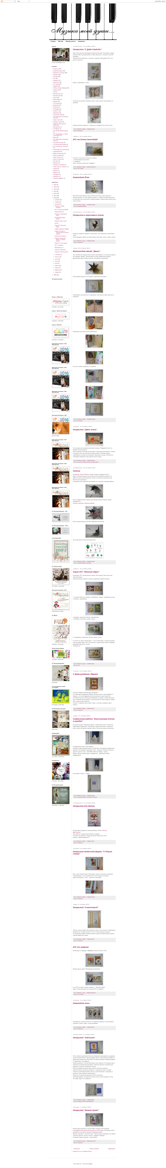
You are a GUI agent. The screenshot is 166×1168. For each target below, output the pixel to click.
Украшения (56, 112)
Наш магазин (56, 127)
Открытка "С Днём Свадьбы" (87, 49)
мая (56, 263)
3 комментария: (91, 663)
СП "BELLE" (56, 128)
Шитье (55, 137)
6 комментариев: (91, 561)
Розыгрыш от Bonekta (58, 164)
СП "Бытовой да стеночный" (60, 146)
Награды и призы (57, 121)
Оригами (89, 563)
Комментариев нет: (91, 166)
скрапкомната (56, 151)
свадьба (55, 168)
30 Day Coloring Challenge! (60, 88)
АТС (79, 665)
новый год (56, 90)
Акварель (55, 80)
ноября (57, 202)
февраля (57, 270)
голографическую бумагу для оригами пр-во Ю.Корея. (88, 1130)
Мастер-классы (71, 41)
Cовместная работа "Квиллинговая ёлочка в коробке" (62, 232)
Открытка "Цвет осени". (85, 429)
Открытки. (56, 111)
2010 (55, 197)
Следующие (76, 1148)
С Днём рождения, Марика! (85, 674)
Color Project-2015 (58, 114)
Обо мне (60, 41)
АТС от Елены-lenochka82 (85, 139)
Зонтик (76, 471)
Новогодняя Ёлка (81, 177)
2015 (55, 186)
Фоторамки (56, 174)
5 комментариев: (91, 129)
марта (57, 267)
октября (57, 204)
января (57, 272)
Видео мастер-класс (58, 153)
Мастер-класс (57, 93)
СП (54, 91)
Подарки (55, 86)
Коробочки (56, 105)
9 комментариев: (91, 460)
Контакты (81, 41)
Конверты (55, 163)
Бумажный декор (82, 206)
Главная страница (94, 1148)
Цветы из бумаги (57, 159)
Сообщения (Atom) (87, 1151)
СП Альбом (56, 103)
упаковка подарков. (58, 178)
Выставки (55, 161)
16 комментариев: (91, 419)
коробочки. (56, 176)
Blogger (90, 1163)
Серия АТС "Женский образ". (86, 572)
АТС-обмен (80, 168)
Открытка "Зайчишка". (84, 1038)
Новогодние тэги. (81, 1003)
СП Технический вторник (59, 144)
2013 (55, 191)
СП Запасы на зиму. (58, 142)
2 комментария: (91, 1099)
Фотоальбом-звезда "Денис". (87, 251)
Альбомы (80, 420)
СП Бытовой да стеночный (60, 149)
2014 (55, 189)
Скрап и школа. (57, 157)
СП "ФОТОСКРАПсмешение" (60, 130)
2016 (55, 184)
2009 (55, 275)
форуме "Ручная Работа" (81, 474)
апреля (57, 265)
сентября (57, 254)
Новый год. (56, 82)
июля (56, 259)
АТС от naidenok (81, 947)
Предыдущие (111, 1148)
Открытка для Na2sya (84, 806)
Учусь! (55, 97)
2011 (55, 195)
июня (56, 261)
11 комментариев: (91, 204)
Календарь (56, 109)
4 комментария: (91, 708)
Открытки (80, 130)
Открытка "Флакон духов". (86, 1110)
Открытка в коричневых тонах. (88, 215)
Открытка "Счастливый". (86, 907)
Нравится (55, 172)
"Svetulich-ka (76, 646)
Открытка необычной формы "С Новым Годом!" (60, 240)
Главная (53, 41)
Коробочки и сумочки (92, 797)
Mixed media (56, 99)
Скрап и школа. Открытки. (60, 166)
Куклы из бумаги (57, 155)
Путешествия (56, 95)
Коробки (55, 101)
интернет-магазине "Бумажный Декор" (84, 503)
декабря (57, 199)
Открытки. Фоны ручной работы (91, 462)
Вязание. (55, 170)
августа (57, 256)
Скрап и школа (57, 119)
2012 (55, 193)
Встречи (55, 107)
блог (88, 644)
